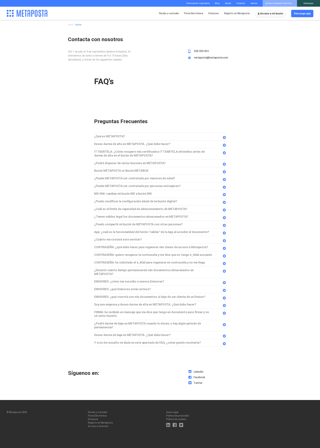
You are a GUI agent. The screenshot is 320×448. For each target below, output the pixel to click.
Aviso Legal (172, 412)
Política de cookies (176, 419)
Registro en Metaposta (237, 13)
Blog (217, 3)
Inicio (70, 24)
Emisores (213, 13)
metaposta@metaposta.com (211, 57)
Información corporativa (198, 3)
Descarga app (302, 13)
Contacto (240, 3)
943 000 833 (201, 51)
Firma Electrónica (193, 13)
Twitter (198, 382)
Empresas (308, 3)
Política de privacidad (177, 415)
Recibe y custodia (169, 13)
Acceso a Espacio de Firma (279, 3)
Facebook (199, 377)
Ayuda (228, 3)
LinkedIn (198, 371)
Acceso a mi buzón (271, 13)
